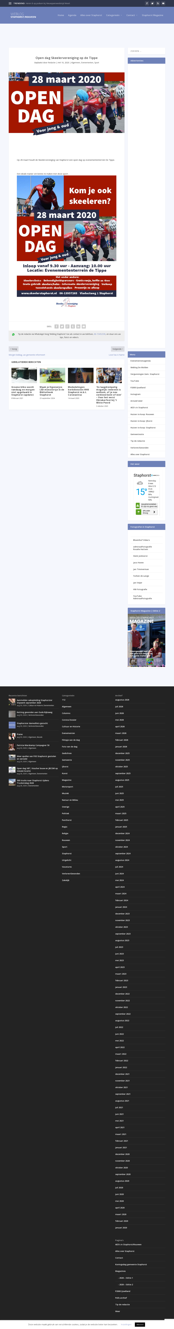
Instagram (135, 394)
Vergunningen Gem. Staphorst (144, 374)
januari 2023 (121, 987)
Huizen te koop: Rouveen (142, 414)
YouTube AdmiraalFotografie (142, 597)
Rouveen (66, 840)
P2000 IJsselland (137, 387)
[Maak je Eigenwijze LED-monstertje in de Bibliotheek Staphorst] (52, 375)
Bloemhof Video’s (141, 540)
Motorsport (67, 786)
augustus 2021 (122, 1100)
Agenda (72, 15)
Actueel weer (136, 401)
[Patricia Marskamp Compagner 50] (12, 747)
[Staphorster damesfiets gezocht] (12, 725)
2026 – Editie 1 (126, 1278)
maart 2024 (120, 893)
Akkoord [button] (139, 1324)
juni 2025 (119, 793)
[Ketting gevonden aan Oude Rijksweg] (12, 714)
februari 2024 (121, 900)
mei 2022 (119, 1040)
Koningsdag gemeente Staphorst (131, 1264)
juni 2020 (119, 1194)
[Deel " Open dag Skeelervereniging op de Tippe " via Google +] (67, 326)
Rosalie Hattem (140, 549)
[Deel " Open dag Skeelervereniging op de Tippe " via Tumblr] (73, 326)
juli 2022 (119, 1027)
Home (61, 15)
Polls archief (121, 1298)
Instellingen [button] (126, 1324)
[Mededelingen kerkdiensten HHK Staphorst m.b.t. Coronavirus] (81, 375)
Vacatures (67, 866)
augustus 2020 (122, 1181)
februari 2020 (121, 1221)
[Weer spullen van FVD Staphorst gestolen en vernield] (12, 758)
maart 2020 (120, 1214)
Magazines (120, 1271)
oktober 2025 (121, 766)
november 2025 (122, 760)
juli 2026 (119, 706)
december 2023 (122, 913)
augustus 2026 (122, 699)
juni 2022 (119, 1034)
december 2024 (122, 833)
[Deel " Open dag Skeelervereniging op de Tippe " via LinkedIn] (78, 326)
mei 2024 (119, 880)
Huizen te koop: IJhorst (141, 421)
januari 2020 (121, 1227)
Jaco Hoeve (138, 562)
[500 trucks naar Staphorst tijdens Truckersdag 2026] (12, 782)
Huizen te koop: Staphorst (143, 427)
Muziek (39, 737)
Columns (66, 713)
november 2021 (122, 1080)
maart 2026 (120, 733)
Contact (130, 15)
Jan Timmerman (141, 569)
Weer (117, 1311)
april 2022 (120, 1047)
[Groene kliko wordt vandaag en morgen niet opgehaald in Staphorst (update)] (24, 375)
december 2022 (122, 993)
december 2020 (122, 1154)
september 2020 (122, 1174)
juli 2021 (119, 1107)
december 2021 (122, 1074)
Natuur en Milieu (70, 800)
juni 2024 (119, 873)
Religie (65, 833)
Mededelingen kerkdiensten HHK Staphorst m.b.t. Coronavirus (78, 391)
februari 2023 (121, 980)
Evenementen (87, 62)
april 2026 (120, 726)
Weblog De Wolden (139, 367)
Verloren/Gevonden (139, 447)
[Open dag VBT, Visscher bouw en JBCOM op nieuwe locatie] (12, 770)
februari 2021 (121, 1141)
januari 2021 (121, 1147)
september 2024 (122, 853)
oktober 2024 (121, 847)
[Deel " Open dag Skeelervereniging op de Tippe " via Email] (83, 326)
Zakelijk (65, 880)
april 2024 (120, 887)
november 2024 (122, 840)
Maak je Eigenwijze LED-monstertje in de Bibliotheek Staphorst (52, 391)
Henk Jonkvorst (140, 556)
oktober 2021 (121, 1087)
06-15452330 (99, 334)
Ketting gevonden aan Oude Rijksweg (34, 712)
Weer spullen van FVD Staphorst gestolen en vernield (36, 757)
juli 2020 (119, 1187)
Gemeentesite (137, 434)
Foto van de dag (69, 746)
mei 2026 (119, 720)
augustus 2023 (122, 940)
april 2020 (120, 1207)
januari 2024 (121, 907)
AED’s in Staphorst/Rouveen (128, 1244)
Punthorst (67, 820)
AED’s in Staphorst (139, 407)
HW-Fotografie (140, 589)
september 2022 (122, 1014)
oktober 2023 (121, 927)
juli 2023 (119, 947)
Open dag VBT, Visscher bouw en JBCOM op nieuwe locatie (37, 769)
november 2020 (122, 1161)
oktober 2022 (121, 1007)
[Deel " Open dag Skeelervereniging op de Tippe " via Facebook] (56, 326)
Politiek (65, 813)
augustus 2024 (122, 860)
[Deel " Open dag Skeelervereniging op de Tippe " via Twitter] (62, 326)
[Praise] (12, 736)
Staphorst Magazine (152, 15)
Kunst (65, 773)
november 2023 (122, 920)
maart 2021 (120, 1134)
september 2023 (122, 933)
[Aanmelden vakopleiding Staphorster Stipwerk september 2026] (12, 702)
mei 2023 (119, 960)
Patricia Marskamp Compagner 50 (33, 745)
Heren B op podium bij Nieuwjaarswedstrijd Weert (48, 3)
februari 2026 (121, 740)
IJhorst (65, 766)
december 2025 (122, 753)
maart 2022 (120, 1054)
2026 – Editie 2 (126, 1284)
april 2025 (120, 806)
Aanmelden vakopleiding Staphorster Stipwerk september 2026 (34, 701)
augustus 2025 (122, 780)
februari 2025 (121, 820)
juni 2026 (119, 713)
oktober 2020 (121, 1167)
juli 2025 (119, 786)
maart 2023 (120, 974)
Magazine (66, 780)
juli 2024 (119, 866)
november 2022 (122, 1000)
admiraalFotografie (142, 546)
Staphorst (67, 853)
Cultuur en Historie (35, 705)
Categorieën (112, 15)
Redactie (52, 62)
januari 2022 (121, 1067)
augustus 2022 (122, 1020)
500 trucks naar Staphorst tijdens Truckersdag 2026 (33, 781)
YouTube (134, 381)
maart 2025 (120, 813)
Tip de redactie (137, 441)
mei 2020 (119, 1201)
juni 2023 (119, 953)
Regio (64, 826)
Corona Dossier (69, 720)
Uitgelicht (66, 860)
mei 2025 (119, 800)
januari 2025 (121, 826)
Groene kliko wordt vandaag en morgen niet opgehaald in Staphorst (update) (23, 391)
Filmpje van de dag (71, 740)
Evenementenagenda (140, 360)
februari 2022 (121, 1060)
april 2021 (120, 1127)
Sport (96, 62)
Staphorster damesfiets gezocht (32, 723)
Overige (65, 806)
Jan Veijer (137, 582)
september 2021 (122, 1094)
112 (63, 699)
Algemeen (75, 62)
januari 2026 (121, 746)
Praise (20, 734)
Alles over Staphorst (91, 15)
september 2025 (122, 773)
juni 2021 (119, 1114)
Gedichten (67, 753)
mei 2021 (119, 1120)
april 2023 (120, 967)
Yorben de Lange (141, 576)
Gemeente (67, 760)
